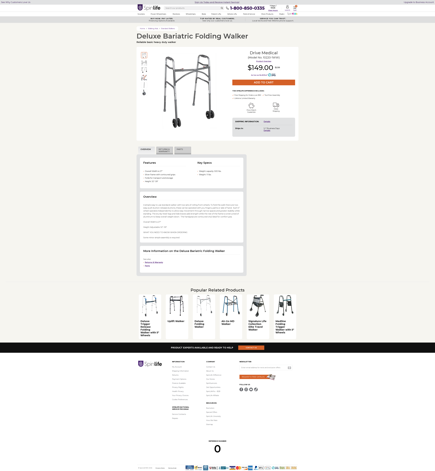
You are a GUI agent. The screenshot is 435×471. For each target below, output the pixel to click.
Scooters (141, 14)
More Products (267, 14)
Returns (175, 375)
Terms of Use (172, 468)
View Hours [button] (273, 10)
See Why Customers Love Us (15, 2)
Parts (147, 266)
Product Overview (263, 61)
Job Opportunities (213, 387)
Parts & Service (249, 14)
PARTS (180, 149)
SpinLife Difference (213, 375)
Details (267, 122)
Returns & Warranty (154, 262)
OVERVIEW (145, 149)
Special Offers (211, 412)
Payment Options (179, 379)
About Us (210, 371)
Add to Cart (264, 82)
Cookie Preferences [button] (180, 400)
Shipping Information (180, 371)
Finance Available (179, 383)
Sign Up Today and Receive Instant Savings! (217, 2)
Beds (204, 14)
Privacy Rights (178, 387)
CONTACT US (251, 348)
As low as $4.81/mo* (259, 75)
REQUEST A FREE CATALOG (253, 377)
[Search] (222, 8)
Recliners (176, 14)
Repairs (175, 418)
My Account (177, 367)
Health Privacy (178, 391)
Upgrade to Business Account (419, 2)
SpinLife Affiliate (212, 395)
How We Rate (211, 420)
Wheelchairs (191, 14)
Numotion (210, 408)
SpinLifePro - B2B (213, 391)
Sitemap (209, 424)
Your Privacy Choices (180, 395)
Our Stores (210, 379)
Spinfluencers (211, 383)
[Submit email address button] (289, 368)
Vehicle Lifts (232, 14)
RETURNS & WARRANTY (164, 150)
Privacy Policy (160, 468)
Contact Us (210, 367)
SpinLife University (213, 416)
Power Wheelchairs (158, 14)
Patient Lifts (216, 14)
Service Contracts (179, 414)
